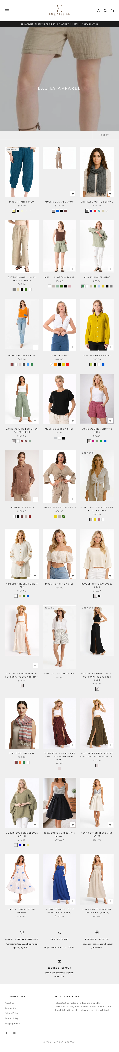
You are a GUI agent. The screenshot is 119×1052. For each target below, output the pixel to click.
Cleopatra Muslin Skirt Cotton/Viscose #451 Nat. (22, 675)
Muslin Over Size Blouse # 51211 (22, 834)
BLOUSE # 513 (59, 355)
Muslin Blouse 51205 (97, 277)
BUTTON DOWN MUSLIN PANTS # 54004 (22, 278)
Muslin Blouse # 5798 (22, 355)
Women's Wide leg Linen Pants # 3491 (22, 430)
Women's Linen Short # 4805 (97, 430)
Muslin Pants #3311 (21, 202)
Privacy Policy (11, 1013)
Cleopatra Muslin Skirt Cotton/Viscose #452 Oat (97, 755)
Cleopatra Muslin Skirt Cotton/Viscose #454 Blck (97, 676)
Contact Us (10, 1008)
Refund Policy (11, 1018)
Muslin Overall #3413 (59, 202)
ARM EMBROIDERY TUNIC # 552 (22, 585)
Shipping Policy (12, 1023)
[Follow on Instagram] (14, 1033)
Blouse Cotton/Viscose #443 (97, 585)
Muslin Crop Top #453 (59, 584)
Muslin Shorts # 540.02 (59, 277)
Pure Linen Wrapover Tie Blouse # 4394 (97, 509)
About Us (9, 1002)
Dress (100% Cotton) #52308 (22, 911)
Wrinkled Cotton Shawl (97, 202)
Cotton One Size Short (59, 673)
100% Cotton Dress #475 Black (59, 834)
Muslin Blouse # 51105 (59, 429)
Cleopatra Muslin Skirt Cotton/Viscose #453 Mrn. (59, 756)
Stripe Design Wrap (22, 753)
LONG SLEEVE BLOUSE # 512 (59, 507)
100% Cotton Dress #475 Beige (97, 834)
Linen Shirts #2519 (22, 507)
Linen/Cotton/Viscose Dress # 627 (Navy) (59, 911)
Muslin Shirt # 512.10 (97, 355)
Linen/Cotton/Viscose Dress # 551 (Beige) (97, 911)
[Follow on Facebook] (6, 1033)
